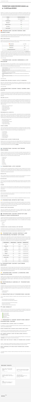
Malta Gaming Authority (27, 277)
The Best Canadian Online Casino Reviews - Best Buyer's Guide (7, 376)
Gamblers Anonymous (5, 290)
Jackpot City (4, 63)
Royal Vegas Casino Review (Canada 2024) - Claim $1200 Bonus (7, 369)
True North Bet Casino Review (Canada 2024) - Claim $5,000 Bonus (22, 376)
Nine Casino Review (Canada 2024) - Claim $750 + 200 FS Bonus (7, 382)
